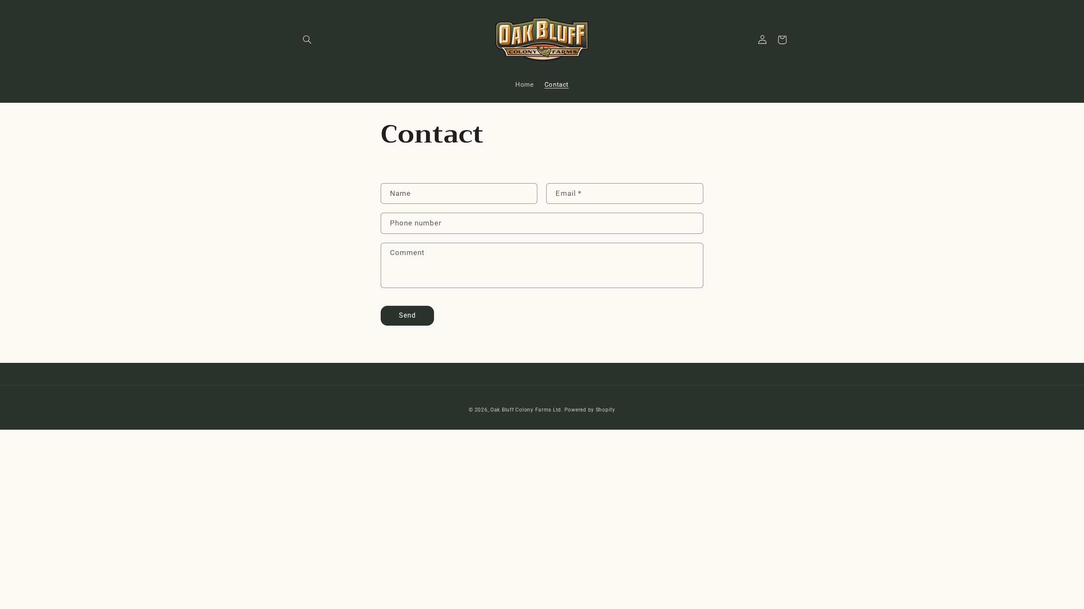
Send (407, 315)
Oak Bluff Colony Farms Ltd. (526, 410)
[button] (307, 39)
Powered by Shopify (589, 410)
